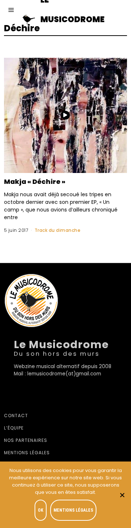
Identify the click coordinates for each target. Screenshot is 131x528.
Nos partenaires (25, 440)
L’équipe (14, 428)
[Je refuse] (122, 495)
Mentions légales (27, 453)
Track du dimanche (58, 230)
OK (40, 510)
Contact (16, 415)
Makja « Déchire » (35, 181)
